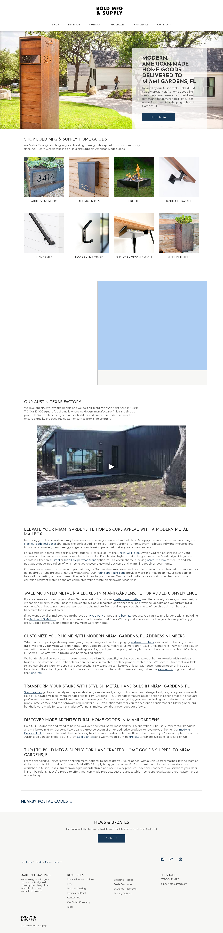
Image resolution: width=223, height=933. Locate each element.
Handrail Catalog (76, 888)
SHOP (55, 25)
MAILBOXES (118, 25)
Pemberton (165, 669)
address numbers (142, 642)
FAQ (69, 883)
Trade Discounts (123, 884)
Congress (35, 672)
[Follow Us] (162, 862)
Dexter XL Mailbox (129, 552)
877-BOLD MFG (170, 879)
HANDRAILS (141, 25)
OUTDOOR (95, 25)
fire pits (134, 736)
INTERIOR (74, 25)
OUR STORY (164, 25)
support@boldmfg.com (174, 883)
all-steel (54, 560)
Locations (26, 862)
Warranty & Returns (125, 889)
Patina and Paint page (111, 572)
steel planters (86, 736)
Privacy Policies (123, 893)
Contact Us (73, 897)
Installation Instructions (80, 879)
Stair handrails (33, 692)
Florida (38, 862)
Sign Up (111, 838)
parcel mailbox (156, 560)
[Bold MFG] (109, 11)
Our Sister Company (78, 902)
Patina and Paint (76, 893)
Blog (70, 906)
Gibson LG (125, 615)
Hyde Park (96, 615)
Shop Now (158, 117)
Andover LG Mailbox (42, 619)
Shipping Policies (123, 879)
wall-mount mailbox (127, 599)
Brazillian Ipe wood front (80, 560)
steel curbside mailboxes (40, 543)
